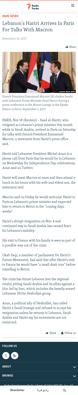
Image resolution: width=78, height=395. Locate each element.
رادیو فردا (43, 390)
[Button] (70, 47)
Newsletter (17, 390)
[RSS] (14, 355)
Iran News (10, 16)
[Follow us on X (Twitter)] (5, 355)
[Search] (64, 390)
